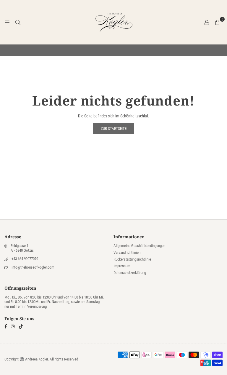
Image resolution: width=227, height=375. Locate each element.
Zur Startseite (114, 128)
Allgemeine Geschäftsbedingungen (139, 245)
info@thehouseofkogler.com (33, 267)
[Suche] (17, 22)
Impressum (122, 266)
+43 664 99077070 (25, 258)
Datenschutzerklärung (130, 272)
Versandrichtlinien (127, 252)
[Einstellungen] (206, 22)
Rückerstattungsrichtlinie (132, 259)
